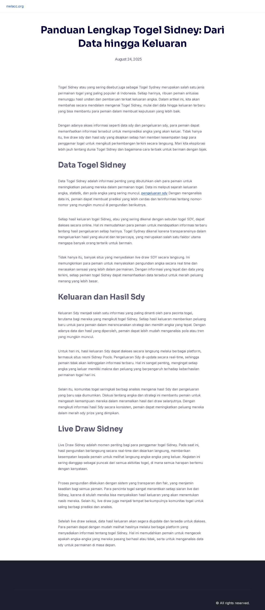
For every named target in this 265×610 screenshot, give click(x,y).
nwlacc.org (15, 6)
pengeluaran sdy (154, 193)
